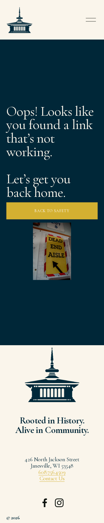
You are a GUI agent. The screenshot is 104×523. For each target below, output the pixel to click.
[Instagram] (59, 502)
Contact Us (52, 478)
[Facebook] (44, 502)
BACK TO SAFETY (52, 210)
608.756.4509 (51, 472)
